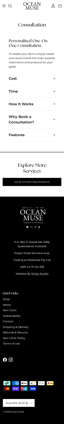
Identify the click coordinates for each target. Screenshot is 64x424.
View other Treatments (32, 182)
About (7, 304)
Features (17, 135)
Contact (8, 321)
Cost (13, 78)
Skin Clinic (10, 310)
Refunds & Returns (15, 332)
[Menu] (4, 6)
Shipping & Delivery (16, 327)
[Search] (12, 6)
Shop (6, 299)
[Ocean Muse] (32, 6)
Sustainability (11, 316)
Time (13, 91)
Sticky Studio (39, 273)
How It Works (21, 104)
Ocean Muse (17, 411)
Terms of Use (11, 343)
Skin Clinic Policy (14, 338)
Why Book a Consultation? (21, 119)
